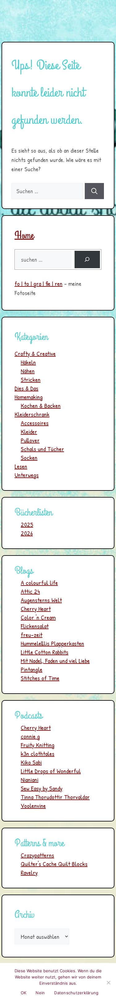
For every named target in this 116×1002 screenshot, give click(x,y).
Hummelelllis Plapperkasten (52, 643)
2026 (27, 533)
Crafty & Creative (35, 353)
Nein (40, 992)
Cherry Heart (36, 608)
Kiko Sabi (31, 762)
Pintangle (31, 669)
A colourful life (39, 582)
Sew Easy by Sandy (41, 788)
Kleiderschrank (32, 414)
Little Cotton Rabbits (44, 652)
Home (24, 235)
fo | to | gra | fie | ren (38, 283)
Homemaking (29, 397)
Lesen (21, 466)
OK (24, 992)
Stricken (31, 379)
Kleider (29, 431)
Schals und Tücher (42, 449)
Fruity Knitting (37, 745)
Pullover (30, 440)
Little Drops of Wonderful (51, 771)
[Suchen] (94, 191)
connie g (30, 736)
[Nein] (108, 982)
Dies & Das (26, 388)
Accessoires (35, 423)
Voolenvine (33, 805)
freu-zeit (31, 634)
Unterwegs (27, 475)
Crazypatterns (37, 855)
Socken (29, 457)
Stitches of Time (40, 678)
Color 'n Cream (38, 617)
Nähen (28, 371)
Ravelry (29, 872)
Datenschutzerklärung (76, 992)
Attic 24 (30, 591)
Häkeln (28, 362)
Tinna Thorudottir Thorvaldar (55, 797)
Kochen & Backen (41, 405)
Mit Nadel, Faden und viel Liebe (55, 660)
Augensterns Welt (41, 600)
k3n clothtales (37, 753)
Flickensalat (35, 626)
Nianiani (29, 779)
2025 (27, 524)
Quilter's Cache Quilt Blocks (54, 864)
